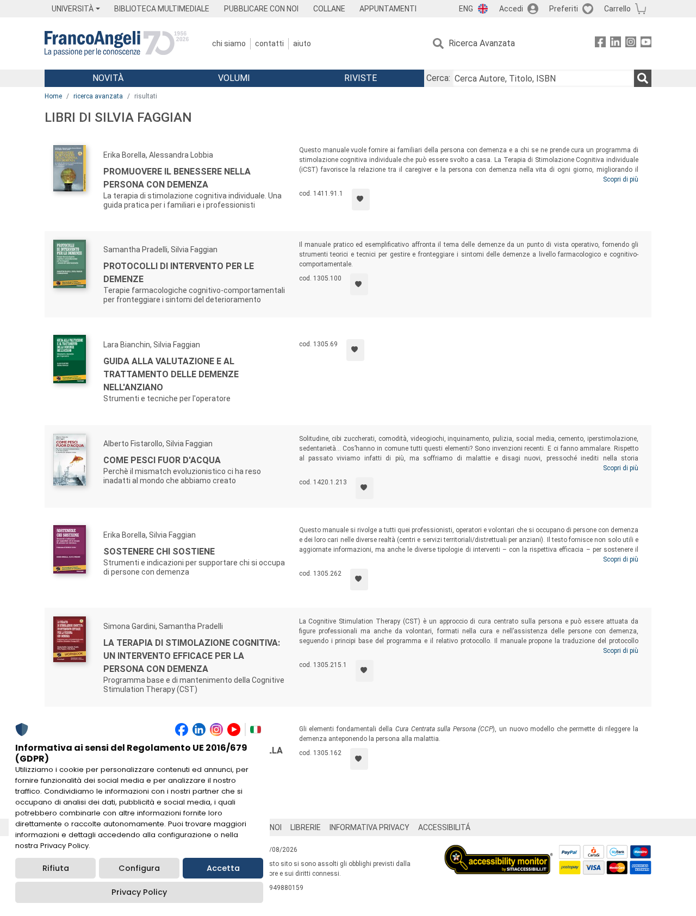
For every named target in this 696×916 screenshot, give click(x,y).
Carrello (617, 8)
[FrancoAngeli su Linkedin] (615, 43)
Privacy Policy (139, 892)
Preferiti (563, 8)
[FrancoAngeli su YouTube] (646, 43)
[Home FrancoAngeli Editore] (117, 43)
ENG (466, 8)
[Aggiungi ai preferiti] (361, 199)
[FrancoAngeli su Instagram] (630, 43)
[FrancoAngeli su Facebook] (600, 43)
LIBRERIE (305, 827)
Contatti (269, 43)
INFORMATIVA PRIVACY (369, 827)
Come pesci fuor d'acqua (162, 460)
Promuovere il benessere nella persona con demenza (177, 178)
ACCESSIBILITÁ (444, 827)
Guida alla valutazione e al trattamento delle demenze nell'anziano (171, 374)
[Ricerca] (642, 78)
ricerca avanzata (98, 96)
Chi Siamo (229, 43)
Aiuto (302, 43)
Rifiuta (55, 868)
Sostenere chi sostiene (159, 551)
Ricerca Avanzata (482, 43)
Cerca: (438, 78)
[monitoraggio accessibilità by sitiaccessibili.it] (498, 851)
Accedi (511, 8)
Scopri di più (620, 179)
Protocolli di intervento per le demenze (178, 272)
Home (53, 96)
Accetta (223, 868)
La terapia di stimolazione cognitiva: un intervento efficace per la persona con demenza (191, 656)
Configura (139, 868)
